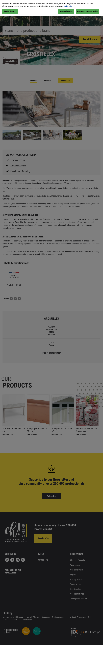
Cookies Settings (9, 11)
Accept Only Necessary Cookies (87, 11)
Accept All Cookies (66, 11)
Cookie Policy (68, 6)
